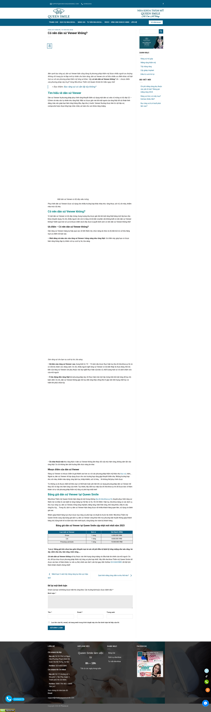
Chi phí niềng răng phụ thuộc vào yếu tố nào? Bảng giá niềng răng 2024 (151, 89)
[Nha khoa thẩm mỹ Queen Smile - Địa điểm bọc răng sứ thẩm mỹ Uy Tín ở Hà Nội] (59, 13)
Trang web (111, 612)
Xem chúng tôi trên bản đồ (58, 690)
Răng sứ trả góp (147, 59)
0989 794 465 (61, 684)
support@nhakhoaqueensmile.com (61, 698)
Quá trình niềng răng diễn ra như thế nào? (113, 575)
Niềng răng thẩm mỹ (148, 63)
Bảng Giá (81, 22)
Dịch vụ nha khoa (67, 22)
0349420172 (19, 699)
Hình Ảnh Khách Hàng (120, 22)
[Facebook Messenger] (205, 703)
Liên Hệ (134, 22)
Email (80, 612)
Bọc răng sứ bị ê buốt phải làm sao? (151, 104)
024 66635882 (116, 562)
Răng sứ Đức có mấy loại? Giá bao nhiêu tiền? (151, 97)
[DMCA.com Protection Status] (7, 710)
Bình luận (52, 593)
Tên (50, 612)
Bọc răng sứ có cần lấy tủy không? (80, 86)
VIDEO (107, 22)
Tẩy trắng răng (146, 66)
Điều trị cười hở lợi (147, 74)
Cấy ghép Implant (147, 70)
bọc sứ (123, 474)
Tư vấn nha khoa (94, 22)
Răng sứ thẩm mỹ (54, 30)
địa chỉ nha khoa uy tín (103, 499)
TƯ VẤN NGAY (156, 22)
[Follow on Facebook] (163, 4)
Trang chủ (53, 22)
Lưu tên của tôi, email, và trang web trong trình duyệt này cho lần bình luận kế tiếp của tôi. (85, 622)
